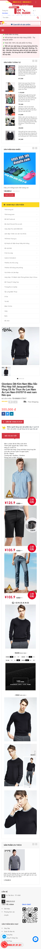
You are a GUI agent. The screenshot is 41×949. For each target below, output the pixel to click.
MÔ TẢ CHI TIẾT (11, 436)
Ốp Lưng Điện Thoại (11, 292)
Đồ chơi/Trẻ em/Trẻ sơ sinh (13, 224)
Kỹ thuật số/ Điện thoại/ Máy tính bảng (17, 243)
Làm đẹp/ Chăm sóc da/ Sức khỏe (15, 234)
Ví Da (6, 296)
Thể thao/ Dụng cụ (10, 239)
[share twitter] (7, 414)
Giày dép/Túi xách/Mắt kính (13, 229)
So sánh (26, 5)
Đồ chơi (7, 321)
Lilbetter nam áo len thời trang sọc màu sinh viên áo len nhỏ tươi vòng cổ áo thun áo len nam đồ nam (27, 109)
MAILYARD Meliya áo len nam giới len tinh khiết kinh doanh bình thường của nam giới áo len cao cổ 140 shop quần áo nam (20, 875)
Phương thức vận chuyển (9, 913)
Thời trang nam (9, 214)
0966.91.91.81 (10, 901)
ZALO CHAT (26, 904)
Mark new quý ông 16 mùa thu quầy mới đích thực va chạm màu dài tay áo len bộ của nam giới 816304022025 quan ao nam (27, 86)
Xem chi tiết (9, 195)
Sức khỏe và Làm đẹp (12, 272)
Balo (6, 316)
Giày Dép (7, 928)
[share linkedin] (11, 414)
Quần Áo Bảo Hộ (9, 931)
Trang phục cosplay (11, 287)
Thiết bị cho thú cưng (11, 263)
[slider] (5, 401)
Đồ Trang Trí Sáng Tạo (12, 282)
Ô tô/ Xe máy (9, 253)
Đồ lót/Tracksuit (10, 219)
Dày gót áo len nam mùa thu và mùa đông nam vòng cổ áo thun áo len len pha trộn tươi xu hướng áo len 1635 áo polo (27, 133)
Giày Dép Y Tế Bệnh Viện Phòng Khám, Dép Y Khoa (21, 277)
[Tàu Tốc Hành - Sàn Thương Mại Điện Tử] (20, 10)
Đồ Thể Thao (8, 941)
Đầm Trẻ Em (8, 306)
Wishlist (17, 5)
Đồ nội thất (8, 248)
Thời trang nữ (9, 209)
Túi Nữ (7, 301)
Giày (6, 311)
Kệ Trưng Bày (8, 935)
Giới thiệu (7, 909)
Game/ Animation (10, 258)
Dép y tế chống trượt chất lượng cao (16, 188)
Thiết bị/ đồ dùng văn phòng (14, 267)
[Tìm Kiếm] (37, 17)
